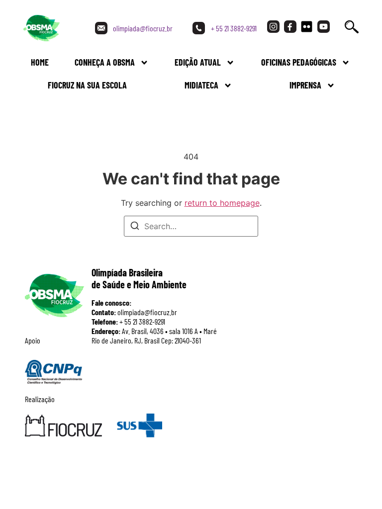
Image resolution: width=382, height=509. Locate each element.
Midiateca (201, 85)
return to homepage (222, 203)
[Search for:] (191, 226)
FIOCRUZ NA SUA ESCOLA (87, 85)
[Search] (135, 227)
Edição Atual (198, 62)
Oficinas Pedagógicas (298, 62)
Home (40, 62)
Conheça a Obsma (105, 62)
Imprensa (305, 85)
